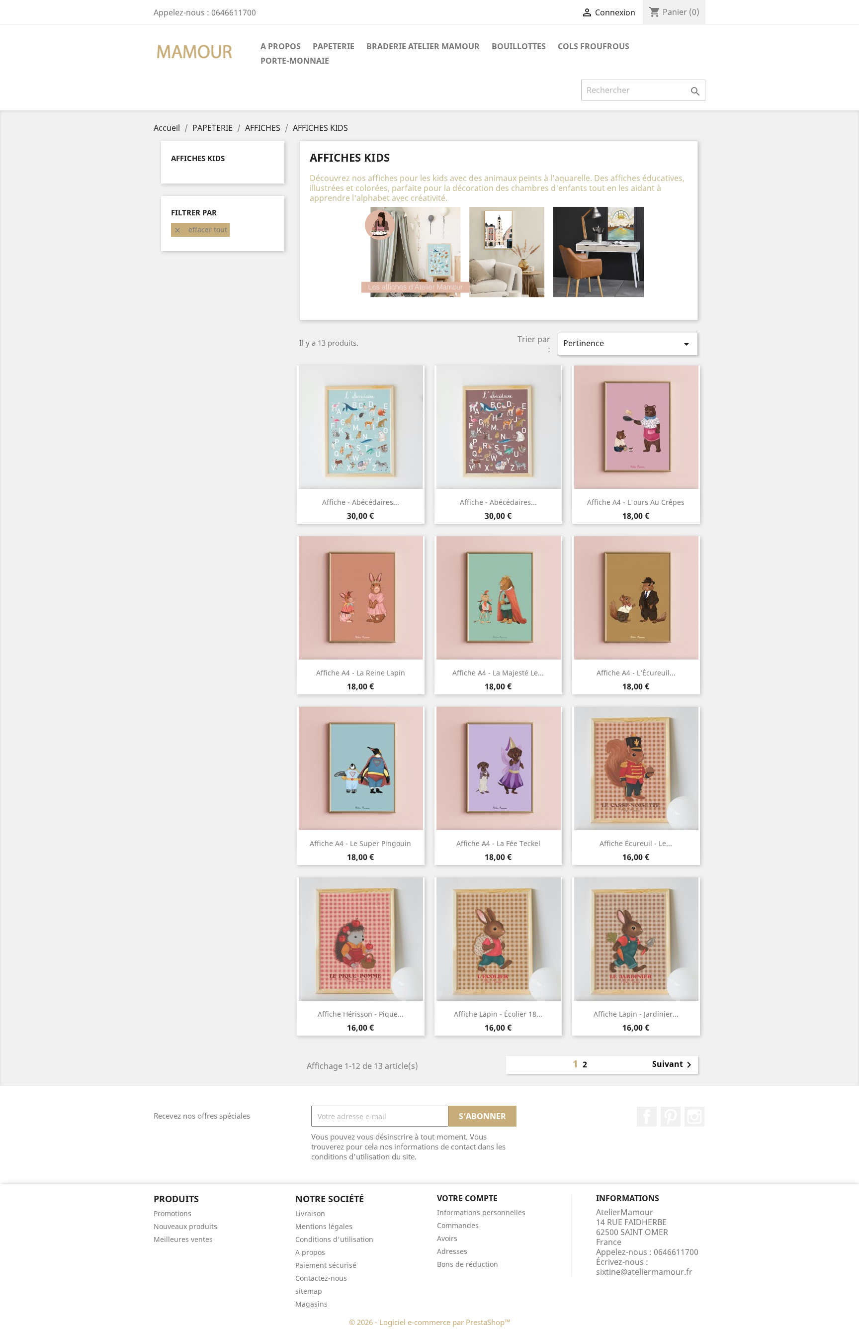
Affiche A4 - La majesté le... (498, 672)
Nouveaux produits (185, 1226)
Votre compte (467, 1198)
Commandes (458, 1225)
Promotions (172, 1213)
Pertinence (627, 344)
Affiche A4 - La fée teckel (498, 843)
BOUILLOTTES (519, 46)
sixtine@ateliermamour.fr (644, 1271)
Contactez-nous (321, 1278)
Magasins (311, 1304)
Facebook (647, 1117)
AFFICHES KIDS (198, 158)
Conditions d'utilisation (334, 1239)
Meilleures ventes (183, 1239)
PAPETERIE (333, 46)
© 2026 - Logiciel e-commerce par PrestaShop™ (430, 1322)
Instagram (694, 1117)
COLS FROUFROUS (593, 46)
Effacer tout (200, 229)
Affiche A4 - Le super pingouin (360, 843)
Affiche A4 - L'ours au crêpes (636, 502)
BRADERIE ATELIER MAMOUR (423, 46)
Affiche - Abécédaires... (360, 502)
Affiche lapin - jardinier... (636, 1014)
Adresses (452, 1251)
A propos (280, 46)
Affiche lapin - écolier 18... (498, 1014)
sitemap (308, 1291)
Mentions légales (323, 1226)
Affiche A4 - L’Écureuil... (636, 672)
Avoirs (447, 1238)
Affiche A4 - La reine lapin (360, 672)
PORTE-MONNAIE (294, 60)
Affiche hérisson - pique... (361, 1014)
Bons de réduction (467, 1264)
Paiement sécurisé (325, 1265)
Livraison (310, 1213)
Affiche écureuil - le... (636, 843)
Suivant (673, 1065)
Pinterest (671, 1117)
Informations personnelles (481, 1212)
